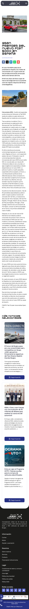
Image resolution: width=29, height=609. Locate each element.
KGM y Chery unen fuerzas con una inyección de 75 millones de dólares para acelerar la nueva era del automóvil (14, 411)
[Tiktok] (19, 590)
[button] (3, 62)
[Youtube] (23, 590)
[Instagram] (3, 590)
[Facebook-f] (15, 590)
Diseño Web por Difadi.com (14, 607)
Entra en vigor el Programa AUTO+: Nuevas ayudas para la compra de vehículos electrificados (14, 472)
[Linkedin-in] (7, 590)
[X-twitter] (11, 590)
